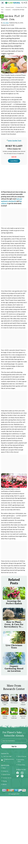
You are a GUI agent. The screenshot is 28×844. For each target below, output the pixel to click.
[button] (2, 2)
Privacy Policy (21, 764)
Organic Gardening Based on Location (14, 668)
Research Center (10, 7)
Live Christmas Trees (14, 646)
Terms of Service (22, 756)
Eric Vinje (6, 23)
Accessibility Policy (21, 760)
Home (2, 7)
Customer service (7, 777)
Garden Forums (6, 774)
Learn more (14, 161)
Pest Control (14, 702)
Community (8, 9)
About (4, 768)
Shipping (5, 781)
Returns (5, 784)
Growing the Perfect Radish (14, 602)
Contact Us (5, 771)
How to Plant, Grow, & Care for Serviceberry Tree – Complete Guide (14, 624)
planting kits (12, 201)
